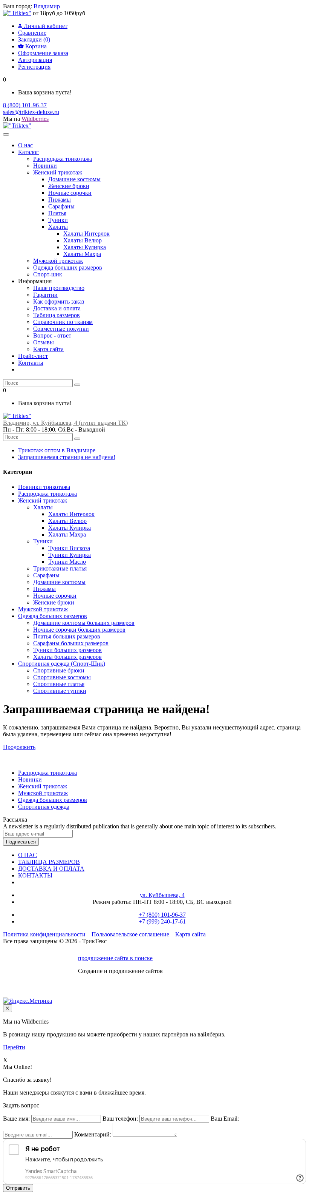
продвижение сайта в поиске (115, 958)
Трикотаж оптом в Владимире (56, 450)
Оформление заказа (43, 53)
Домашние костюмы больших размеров (84, 623)
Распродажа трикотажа (47, 493)
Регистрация (34, 66)
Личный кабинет (44, 26)
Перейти (14, 1047)
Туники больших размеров (67, 650)
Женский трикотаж (42, 500)
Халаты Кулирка (69, 527)
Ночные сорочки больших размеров (79, 629)
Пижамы (44, 589)
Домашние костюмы (59, 582)
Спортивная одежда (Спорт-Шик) (61, 663)
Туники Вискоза (69, 548)
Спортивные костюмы (62, 677)
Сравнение (32, 32)
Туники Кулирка (69, 555)
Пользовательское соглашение (130, 934)
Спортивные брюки (58, 670)
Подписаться (21, 842)
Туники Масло (67, 561)
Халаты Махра (67, 534)
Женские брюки (53, 602)
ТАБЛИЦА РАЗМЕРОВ (49, 862)
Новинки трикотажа (44, 487)
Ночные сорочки (54, 595)
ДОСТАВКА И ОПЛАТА (51, 868)
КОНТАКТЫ (35, 875)
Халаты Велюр (67, 521)
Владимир (47, 6)
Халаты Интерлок (71, 514)
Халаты (43, 507)
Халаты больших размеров (67, 657)
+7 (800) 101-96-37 (162, 914)
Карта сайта (190, 934)
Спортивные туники (59, 691)
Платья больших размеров (66, 636)
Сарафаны (46, 575)
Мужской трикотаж (43, 609)
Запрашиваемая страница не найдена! (66, 457)
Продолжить (19, 747)
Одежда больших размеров (52, 616)
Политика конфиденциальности (44, 934)
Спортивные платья (58, 684)
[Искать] (77, 385)
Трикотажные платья (60, 568)
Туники (43, 541)
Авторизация (35, 60)
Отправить (18, 1188)
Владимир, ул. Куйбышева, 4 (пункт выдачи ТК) (65, 422)
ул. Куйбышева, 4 (162, 895)
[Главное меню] (6, 134)
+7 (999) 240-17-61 (162, 921)
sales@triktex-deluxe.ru (31, 112)
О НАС (27, 855)
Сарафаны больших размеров (71, 643)
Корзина (35, 46)
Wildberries (35, 119)
